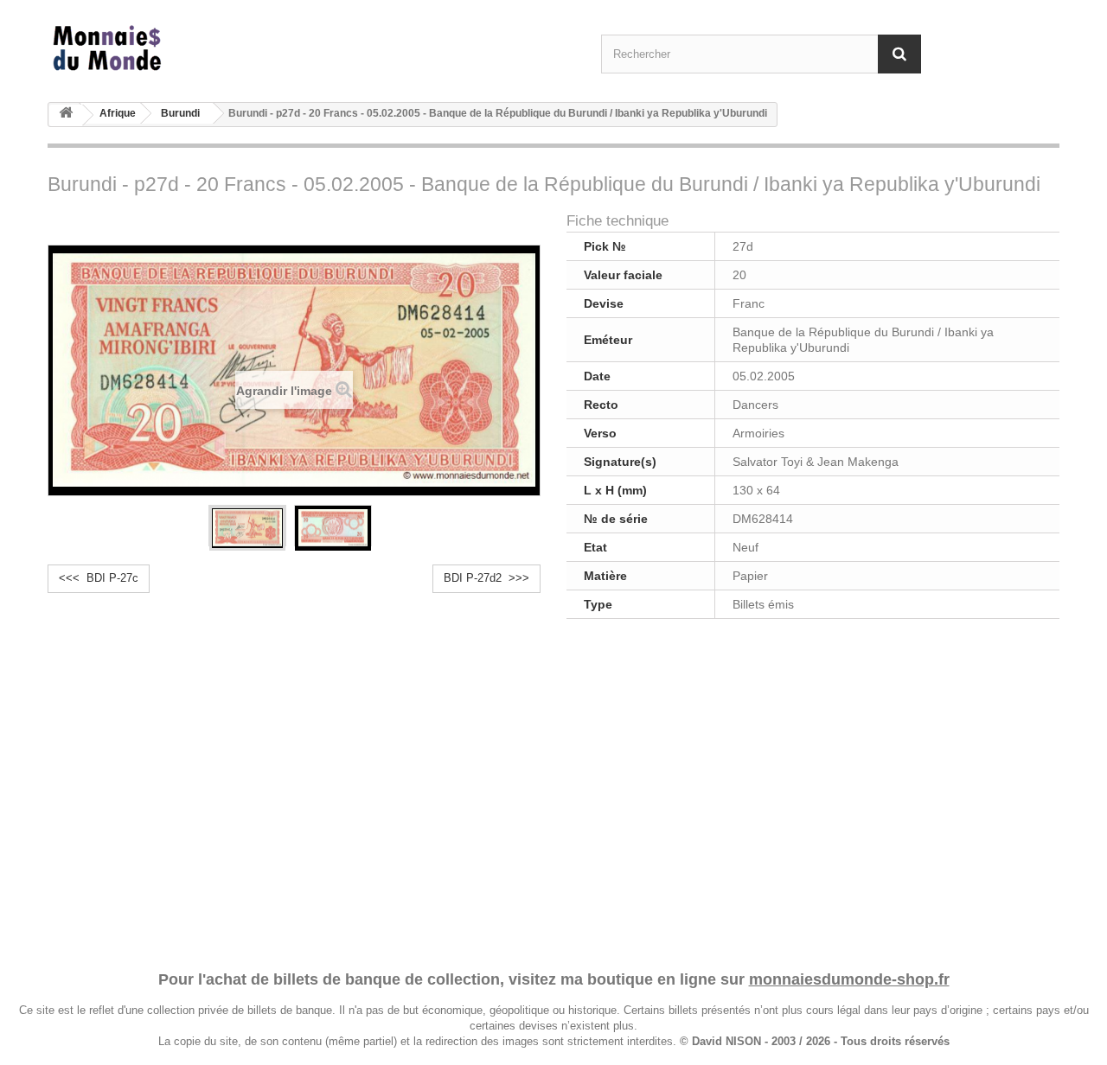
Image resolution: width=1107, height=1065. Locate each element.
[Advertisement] (553, 792)
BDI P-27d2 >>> (486, 577)
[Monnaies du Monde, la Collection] (208, 49)
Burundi (180, 113)
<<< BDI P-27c (98, 577)
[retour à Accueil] (65, 115)
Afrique (117, 113)
